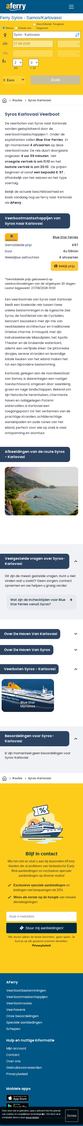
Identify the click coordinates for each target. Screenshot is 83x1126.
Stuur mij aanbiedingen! (44, 928)
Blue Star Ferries (65, 237)
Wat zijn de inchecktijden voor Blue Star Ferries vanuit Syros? (37, 602)
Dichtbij (71, 1115)
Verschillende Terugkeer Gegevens (50, 26)
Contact (13, 1054)
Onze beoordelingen (22, 1016)
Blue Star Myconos (27, 704)
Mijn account (16, 1048)
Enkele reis (24, 28)
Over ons (13, 1061)
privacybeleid (32, 1117)
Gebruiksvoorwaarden (24, 1067)
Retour (9, 28)
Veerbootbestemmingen (26, 990)
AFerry (12, 982)
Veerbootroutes (19, 1003)
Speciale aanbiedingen (24, 1022)
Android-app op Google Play (17, 1106)
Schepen (13, 1029)
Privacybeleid (41, 945)
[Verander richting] (77, 35)
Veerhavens (15, 1009)
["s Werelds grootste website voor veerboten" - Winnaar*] (16, 7)
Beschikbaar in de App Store (17, 1098)
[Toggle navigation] (71, 7)
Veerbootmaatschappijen (27, 997)
